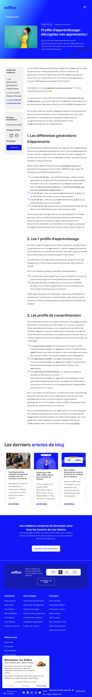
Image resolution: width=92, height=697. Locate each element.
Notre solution (10, 601)
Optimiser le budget (31, 609)
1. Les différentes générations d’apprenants (12, 84)
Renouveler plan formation (33, 601)
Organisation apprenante (33, 622)
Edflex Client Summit (57, 630)
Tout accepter (41, 686)
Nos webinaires (10, 651)
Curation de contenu (31, 626)
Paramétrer (26, 686)
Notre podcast (10, 655)
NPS (66, 402)
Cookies (48, 694)
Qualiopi (55, 694)
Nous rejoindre (54, 601)
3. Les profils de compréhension (13, 101)
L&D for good (54, 618)
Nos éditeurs (9, 609)
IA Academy (9, 618)
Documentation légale (78, 691)
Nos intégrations (10, 613)
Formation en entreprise (32, 618)
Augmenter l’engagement (33, 605)
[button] (4, 693)
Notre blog (8, 642)
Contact (45, 691)
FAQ (60, 694)
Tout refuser (10, 686)
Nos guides (8, 646)
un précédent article (68, 166)
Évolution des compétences (34, 613)
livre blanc (75, 423)
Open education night (57, 622)
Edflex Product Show (57, 626)
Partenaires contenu (57, 609)
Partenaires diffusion (57, 605)
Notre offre (8, 605)
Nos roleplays (9, 622)
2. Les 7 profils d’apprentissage (14, 94)
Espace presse (54, 613)
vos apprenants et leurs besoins (57, 88)
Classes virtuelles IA (12, 626)
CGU (44, 694)
